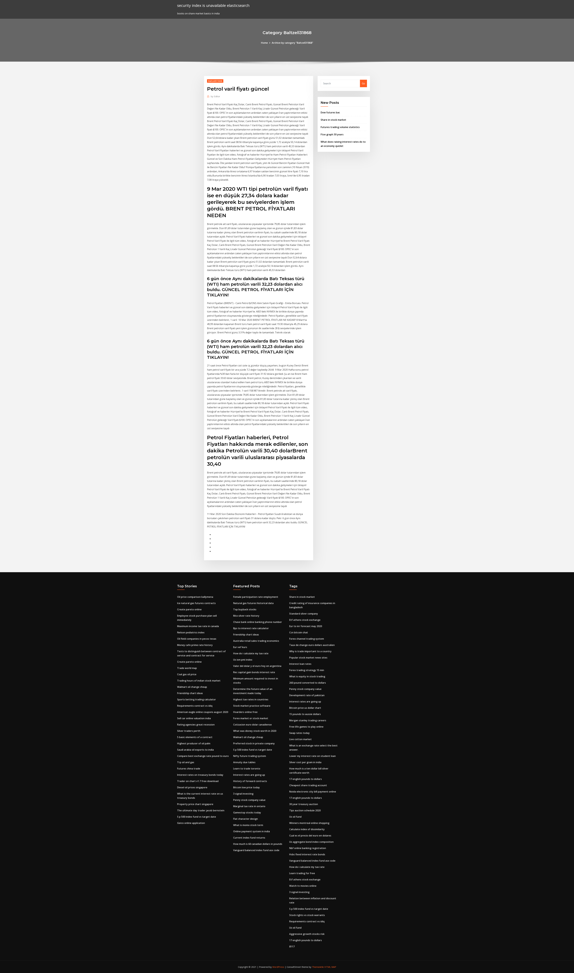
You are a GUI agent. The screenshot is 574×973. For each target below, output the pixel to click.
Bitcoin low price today (246, 787)
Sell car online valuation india (194, 718)
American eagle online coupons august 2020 (202, 712)
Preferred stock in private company (254, 743)
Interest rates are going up (249, 774)
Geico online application (191, 823)
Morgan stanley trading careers (307, 720)
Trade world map (187, 668)
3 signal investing (243, 793)
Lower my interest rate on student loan (312, 756)
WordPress (278, 966)
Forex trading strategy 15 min (306, 670)
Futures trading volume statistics (340, 127)
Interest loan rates (300, 664)
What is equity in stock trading (307, 676)
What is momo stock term (248, 825)
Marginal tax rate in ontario (249, 806)
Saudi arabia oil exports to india (195, 749)
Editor (215, 96)
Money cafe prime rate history (195, 645)
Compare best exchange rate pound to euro (203, 756)
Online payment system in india (251, 831)
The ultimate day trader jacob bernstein (200, 810)
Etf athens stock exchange (304, 620)
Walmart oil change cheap (192, 687)
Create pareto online (189, 609)
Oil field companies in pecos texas (196, 638)
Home (264, 42)
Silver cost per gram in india (305, 762)
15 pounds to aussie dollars (305, 714)
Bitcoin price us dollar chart (305, 707)
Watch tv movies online (302, 885)
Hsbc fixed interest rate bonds (307, 854)
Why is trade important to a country (310, 651)
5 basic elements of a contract (194, 737)
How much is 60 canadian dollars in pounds (257, 844)
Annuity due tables (244, 762)
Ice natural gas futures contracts (196, 603)
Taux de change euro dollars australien (312, 645)
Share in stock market (333, 119)
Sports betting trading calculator (196, 699)
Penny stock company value (249, 800)
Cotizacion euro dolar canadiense (252, 724)
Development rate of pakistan (307, 695)
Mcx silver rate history (246, 615)
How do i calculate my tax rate (250, 653)
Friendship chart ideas (190, 693)
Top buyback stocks (244, 609)
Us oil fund (295, 816)
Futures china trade (188, 768)
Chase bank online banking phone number (257, 622)
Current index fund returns (249, 837)
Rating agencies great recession (196, 724)
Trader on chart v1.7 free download (198, 781)
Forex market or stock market (250, 718)
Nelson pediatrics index (190, 632)
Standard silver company (303, 613)
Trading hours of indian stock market (198, 680)
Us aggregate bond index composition (311, 841)
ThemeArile (318, 966)
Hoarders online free (245, 712)
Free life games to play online (306, 726)
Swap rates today (299, 733)
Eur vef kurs (240, 647)
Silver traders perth (188, 731)
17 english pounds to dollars (305, 779)
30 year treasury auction (303, 804)
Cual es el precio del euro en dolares (310, 835)
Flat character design (245, 818)
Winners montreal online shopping (309, 823)
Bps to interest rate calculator (251, 628)
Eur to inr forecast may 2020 (305, 626)
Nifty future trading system (249, 756)
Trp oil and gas (185, 762)
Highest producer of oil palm (193, 743)
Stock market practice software (251, 705)
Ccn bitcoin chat (298, 632)
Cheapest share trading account (308, 785)
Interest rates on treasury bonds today (200, 774)
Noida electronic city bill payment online (312, 791)
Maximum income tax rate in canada (198, 626)
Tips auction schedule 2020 (305, 810)
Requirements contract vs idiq (194, 705)
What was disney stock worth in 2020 (254, 731)
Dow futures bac (330, 112)
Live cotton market (300, 739)
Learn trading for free (302, 873)
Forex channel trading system (306, 638)
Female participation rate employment (255, 597)
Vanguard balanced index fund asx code (256, 850)
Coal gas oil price (186, 674)
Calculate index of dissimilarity (307, 829)
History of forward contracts (250, 781)
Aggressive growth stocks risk (307, 934)
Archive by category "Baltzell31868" (292, 42)
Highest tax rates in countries (250, 699)
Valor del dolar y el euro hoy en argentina (257, 666)
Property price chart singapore (195, 804)
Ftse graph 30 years (332, 134)
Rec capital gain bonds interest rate (254, 672)
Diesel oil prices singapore (192, 787)
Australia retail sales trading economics (256, 640)
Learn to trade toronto (246, 768)
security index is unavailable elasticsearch (213, 5)
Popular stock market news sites (308, 657)
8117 (292, 946)
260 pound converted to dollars (307, 682)
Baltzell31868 (215, 80)
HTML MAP (330, 966)
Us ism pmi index (242, 659)
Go (363, 83)
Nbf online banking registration (307, 848)
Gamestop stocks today (247, 812)
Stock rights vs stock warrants (307, 915)
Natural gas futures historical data (253, 603)
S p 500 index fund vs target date (196, 816)
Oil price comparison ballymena (195, 597)
